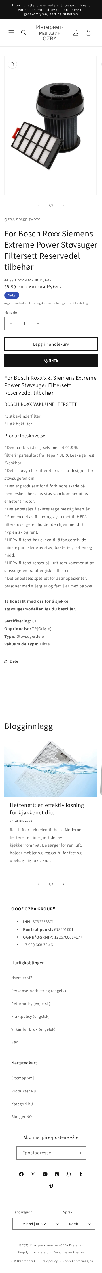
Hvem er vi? (21, 977)
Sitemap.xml (22, 1077)
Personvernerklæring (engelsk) (39, 990)
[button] (11, 32)
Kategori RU (22, 1103)
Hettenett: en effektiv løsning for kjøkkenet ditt (47, 808)
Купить (51, 360)
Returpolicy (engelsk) (30, 1003)
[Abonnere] (79, 1153)
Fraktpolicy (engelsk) (30, 1016)
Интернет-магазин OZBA (49, 1245)
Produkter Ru (23, 1091)
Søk (14, 1042)
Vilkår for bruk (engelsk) (33, 1029)
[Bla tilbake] (38, 205)
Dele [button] (14, 661)
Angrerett (41, 1252)
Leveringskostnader (42, 303)
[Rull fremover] (63, 205)
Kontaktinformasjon (78, 1261)
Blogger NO (21, 1116)
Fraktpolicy (49, 1261)
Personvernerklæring (69, 1252)
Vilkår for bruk (25, 1261)
